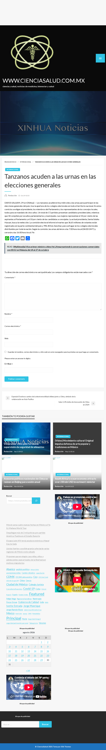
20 (29, 655)
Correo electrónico (13, 326)
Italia (46, 602)
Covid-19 (29, 588)
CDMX (10, 576)
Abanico (10, 569)
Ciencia (28, 581)
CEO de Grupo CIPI (12, 580)
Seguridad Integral (34, 619)
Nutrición (19, 613)
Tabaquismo (33, 623)
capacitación (40, 573)
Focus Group (11, 602)
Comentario (10, 277)
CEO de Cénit (43, 577)
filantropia (37, 598)
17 (9, 655)
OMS (29, 613)
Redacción (12, 195)
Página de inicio (10, 162)
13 (29, 651)
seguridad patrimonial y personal (17, 623)
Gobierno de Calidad (28, 602)
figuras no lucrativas (24, 599)
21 (35, 655)
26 (22, 660)
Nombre (8, 314)
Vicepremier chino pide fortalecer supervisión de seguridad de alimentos (24, 445)
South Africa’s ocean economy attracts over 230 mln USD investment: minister (75, 480)
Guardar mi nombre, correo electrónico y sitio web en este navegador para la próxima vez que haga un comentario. (53, 352)
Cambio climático (28, 573)
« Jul (28, 670)
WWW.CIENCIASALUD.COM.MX (44, 80)
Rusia (24, 619)
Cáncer (43, 589)
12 (22, 651)
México (10, 613)
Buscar (9, 496)
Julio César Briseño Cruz (32, 610)
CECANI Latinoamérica (24, 577)
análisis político (23, 569)
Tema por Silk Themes (62, 747)
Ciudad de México (17, 584)
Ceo (35, 576)
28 (35, 660)
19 (22, 655)
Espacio (8, 595)
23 (48, 655)
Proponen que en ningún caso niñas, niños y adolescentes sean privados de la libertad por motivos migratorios (26, 559)
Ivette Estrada (14, 605)
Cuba (38, 589)
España (15, 595)
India (42, 602)
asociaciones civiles (13, 573)
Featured (36, 594)
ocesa (25, 614)
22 (41, 655)
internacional (25, 162)
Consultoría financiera (14, 589)
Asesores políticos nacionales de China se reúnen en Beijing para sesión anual (26, 480)
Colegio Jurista (36, 584)
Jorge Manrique (31, 605)
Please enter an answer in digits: (18, 358)
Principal (13, 618)
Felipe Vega (11, 598)
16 (48, 651)
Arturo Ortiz (35, 569)
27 (29, 660)
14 (35, 651)
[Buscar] (36, 500)
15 (41, 651)
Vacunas (42, 623)
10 (9, 651)
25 (16, 660)
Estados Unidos (23, 595)
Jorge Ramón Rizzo (14, 609)
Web (6, 338)
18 (16, 655)
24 (9, 660)
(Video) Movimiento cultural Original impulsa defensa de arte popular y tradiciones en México (74, 443)
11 (16, 651)
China (22, 580)
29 (41, 660)
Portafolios (36, 614)
